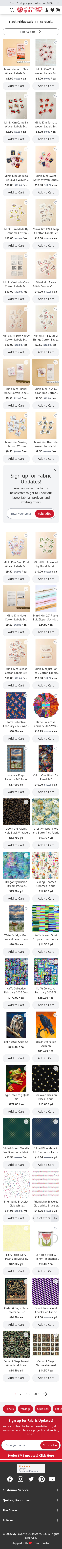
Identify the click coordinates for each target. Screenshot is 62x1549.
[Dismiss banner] (58, 2)
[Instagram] (20, 1479)
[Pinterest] (41, 1479)
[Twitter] (31, 1479)
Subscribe (44, 514)
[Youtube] (52, 1479)
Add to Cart (16, 86)
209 (36, 1394)
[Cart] (58, 10)
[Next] (44, 1394)
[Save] (26, 42)
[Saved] (52, 10)
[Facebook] (10, 1479)
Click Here (46, 1455)
